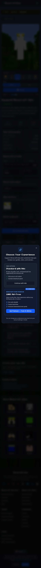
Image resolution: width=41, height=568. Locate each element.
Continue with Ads (20, 283)
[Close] (36, 248)
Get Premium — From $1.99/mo (20, 311)
